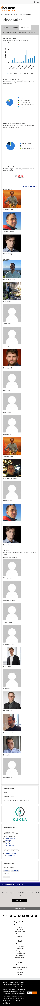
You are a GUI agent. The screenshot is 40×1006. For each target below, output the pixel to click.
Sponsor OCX (20, 900)
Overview (5, 27)
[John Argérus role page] (20, 335)
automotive (6, 876)
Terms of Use (20, 948)
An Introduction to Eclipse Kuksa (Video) (17, 800)
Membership (20, 934)
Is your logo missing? (30, 186)
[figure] (20, 59)
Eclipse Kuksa (11, 855)
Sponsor (20, 936)
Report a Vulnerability (20, 967)
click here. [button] (6, 1003)
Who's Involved (25, 27)
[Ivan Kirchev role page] (20, 379)
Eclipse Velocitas (10, 838)
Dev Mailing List (10, 796)
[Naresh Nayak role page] (20, 423)
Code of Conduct (20, 953)
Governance (22, 32)
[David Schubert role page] (20, 490)
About (20, 927)
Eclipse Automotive (17, 14)
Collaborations (20, 931)
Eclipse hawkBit (9, 846)
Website (8, 793)
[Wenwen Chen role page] (20, 567)
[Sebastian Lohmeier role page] (20, 589)
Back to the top (20, 908)
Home (2, 14)
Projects (8, 14)
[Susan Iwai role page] (20, 678)
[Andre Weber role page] (20, 313)
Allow (34, 993)
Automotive (6, 870)
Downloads (14, 27)
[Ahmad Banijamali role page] (20, 634)
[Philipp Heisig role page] (20, 656)
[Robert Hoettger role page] (20, 243)
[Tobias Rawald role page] (20, 611)
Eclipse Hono (8, 844)
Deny (29, 993)
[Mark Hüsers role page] (20, 291)
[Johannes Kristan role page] (20, 221)
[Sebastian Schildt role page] (20, 199)
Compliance (20, 951)
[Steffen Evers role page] (20, 700)
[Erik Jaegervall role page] (20, 357)
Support (20, 974)
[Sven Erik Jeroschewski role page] (20, 468)
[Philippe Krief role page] (20, 744)
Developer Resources (9, 32)
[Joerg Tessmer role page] (20, 766)
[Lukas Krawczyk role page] (20, 722)
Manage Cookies (20, 957)
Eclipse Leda (8, 840)
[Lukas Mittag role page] (20, 401)
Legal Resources (20, 955)
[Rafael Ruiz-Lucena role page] (20, 269)
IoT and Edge (15, 870)
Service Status (20, 970)
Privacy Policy (20, 946)
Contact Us (32, 32)
